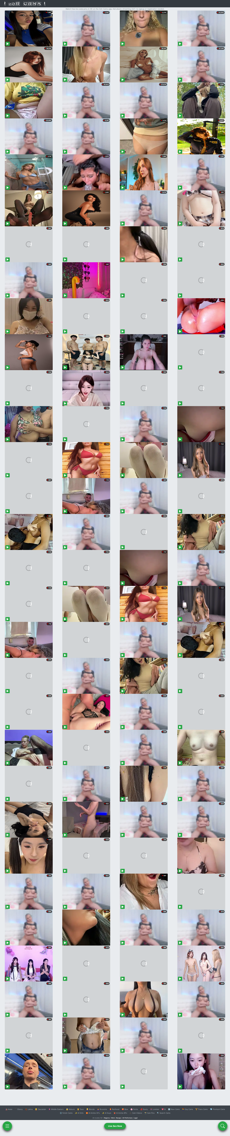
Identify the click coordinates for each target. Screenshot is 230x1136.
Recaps (118, 1118)
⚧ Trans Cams (201, 1109)
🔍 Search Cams (163, 1113)
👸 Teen (80, 1109)
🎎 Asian (8, 1109)
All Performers (127, 1118)
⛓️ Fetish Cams (66, 1113)
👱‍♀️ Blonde (90, 1109)
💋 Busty (144, 1109)
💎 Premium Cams (217, 1109)
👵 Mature (70, 1109)
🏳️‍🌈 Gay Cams (187, 1109)
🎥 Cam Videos (136, 1113)
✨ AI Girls (79, 1113)
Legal (135, 1118)
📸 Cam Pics (149, 1113)
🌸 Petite (134, 1109)
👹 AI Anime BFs (120, 1113)
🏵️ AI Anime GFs (93, 1113)
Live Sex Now (115, 1126)
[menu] (7, 1126)
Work (113, 1118)
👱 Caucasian (40, 1109)
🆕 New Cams (174, 1109)
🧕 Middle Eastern (56, 1109)
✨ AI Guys (106, 1113)
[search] (222, 1126)
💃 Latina (29, 1109)
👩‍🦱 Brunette (102, 1109)
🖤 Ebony (19, 1109)
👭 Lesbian (154, 1109)
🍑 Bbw (125, 1109)
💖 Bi (164, 1109)
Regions (107, 1118)
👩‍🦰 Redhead (114, 1109)
